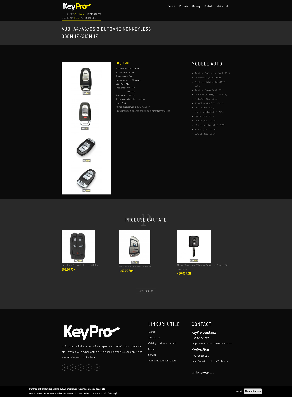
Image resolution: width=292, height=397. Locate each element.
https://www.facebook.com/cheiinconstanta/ (213, 343)
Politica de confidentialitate (162, 360)
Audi (124, 103)
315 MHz (131, 91)
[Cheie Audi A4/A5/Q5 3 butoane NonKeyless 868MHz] (86, 79)
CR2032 (131, 95)
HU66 (131, 72)
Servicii (171, 6)
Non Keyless (139, 99)
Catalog (196, 6)
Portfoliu (183, 6)
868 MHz (131, 87)
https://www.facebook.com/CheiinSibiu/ (210, 361)
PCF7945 (124, 83)
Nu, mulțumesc (253, 391)
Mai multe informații (108, 393)
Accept (239, 391)
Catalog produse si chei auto (162, 343)
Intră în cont (222, 6)
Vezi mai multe (146, 291)
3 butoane (136, 80)
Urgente (152, 348)
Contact (208, 6)
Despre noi (154, 337)
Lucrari (152, 331)
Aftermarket (133, 68)
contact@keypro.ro (203, 372)
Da (130, 76)
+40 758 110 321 (88, 18)
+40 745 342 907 (93, 14)
